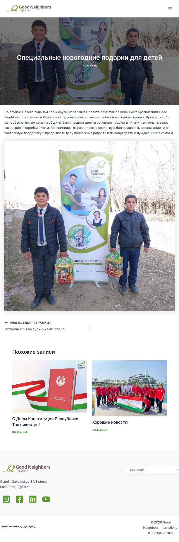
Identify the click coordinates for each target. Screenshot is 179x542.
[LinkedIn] (33, 499)
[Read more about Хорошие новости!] (129, 388)
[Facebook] (19, 499)
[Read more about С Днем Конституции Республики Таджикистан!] (49, 386)
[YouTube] (46, 499)
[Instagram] (6, 499)
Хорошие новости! (110, 422)
